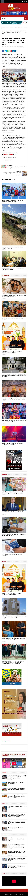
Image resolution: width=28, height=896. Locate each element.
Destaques (11, 46)
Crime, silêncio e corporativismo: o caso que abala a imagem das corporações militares (16, 859)
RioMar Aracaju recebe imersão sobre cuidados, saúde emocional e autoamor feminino (14, 296)
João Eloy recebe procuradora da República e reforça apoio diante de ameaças (13, 269)
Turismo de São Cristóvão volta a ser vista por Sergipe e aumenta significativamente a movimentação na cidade (16, 777)
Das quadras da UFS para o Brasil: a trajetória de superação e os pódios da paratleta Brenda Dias (16, 866)
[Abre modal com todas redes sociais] (16, 51)
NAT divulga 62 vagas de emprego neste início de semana (12, 512)
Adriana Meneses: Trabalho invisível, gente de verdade (15, 828)
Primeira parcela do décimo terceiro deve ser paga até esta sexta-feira (16, 167)
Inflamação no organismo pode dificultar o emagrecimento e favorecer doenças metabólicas (16, 852)
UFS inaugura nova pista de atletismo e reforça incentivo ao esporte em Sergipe (12, 201)
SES (23, 46)
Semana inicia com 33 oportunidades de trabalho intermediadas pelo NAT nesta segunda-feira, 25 (13, 492)
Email (25, 47)
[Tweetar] (6, 51)
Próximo (18, 171)
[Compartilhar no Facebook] (3, 51)
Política (15, 46)
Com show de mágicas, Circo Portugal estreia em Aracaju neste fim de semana (12, 444)
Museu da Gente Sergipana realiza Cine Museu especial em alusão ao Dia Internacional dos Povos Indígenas (14, 398)
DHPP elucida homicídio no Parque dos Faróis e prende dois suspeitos (12, 247)
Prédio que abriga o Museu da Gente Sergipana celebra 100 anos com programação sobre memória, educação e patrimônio (14, 375)
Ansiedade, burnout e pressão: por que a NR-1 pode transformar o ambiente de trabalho (16, 839)
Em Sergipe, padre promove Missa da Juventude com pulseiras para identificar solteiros (13, 639)
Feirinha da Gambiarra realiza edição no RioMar (12, 318)
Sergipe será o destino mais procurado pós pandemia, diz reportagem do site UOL (16, 789)
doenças (20, 46)
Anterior (10, 165)
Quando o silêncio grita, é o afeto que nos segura (16, 807)
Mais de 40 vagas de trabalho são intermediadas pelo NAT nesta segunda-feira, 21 (13, 535)
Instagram (5, 154)
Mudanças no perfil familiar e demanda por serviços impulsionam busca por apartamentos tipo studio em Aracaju (16, 846)
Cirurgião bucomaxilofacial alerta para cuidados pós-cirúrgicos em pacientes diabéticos (12, 174)
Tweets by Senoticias (6, 741)
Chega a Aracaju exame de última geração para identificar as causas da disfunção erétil (16, 822)
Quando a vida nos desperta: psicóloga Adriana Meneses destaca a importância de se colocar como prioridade (16, 815)
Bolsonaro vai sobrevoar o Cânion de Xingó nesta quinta (15, 783)
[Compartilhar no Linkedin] (13, 51)
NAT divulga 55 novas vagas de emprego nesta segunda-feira (12, 555)
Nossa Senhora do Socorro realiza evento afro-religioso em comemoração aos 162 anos (14, 421)
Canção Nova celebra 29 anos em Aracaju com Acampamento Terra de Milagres (12, 352)
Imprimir (20, 47)
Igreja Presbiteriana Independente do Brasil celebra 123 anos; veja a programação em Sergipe (14, 616)
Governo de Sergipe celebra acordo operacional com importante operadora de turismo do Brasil (16, 796)
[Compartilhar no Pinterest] (11, 51)
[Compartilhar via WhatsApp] (8, 51)
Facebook (11, 154)
